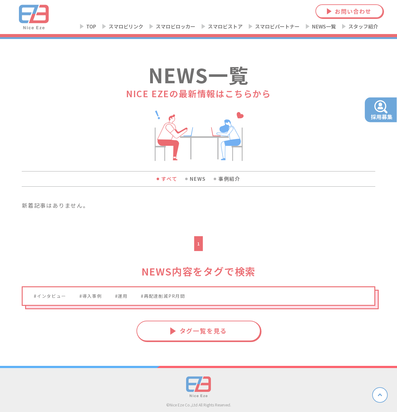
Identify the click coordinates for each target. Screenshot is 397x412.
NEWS (198, 178)
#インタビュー (50, 296)
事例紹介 (229, 178)
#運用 (121, 296)
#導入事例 (90, 296)
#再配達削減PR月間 (163, 296)
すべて (169, 178)
